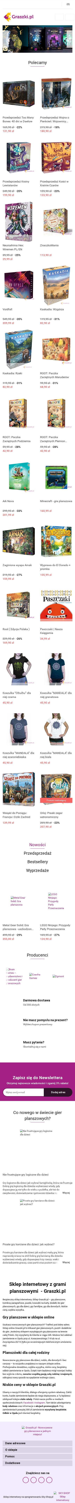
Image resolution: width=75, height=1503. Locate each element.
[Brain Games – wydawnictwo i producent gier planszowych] (14, 976)
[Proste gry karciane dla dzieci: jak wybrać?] (37, 1220)
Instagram (40, 1402)
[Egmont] (60, 976)
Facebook (28, 1402)
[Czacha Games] (37, 976)
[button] (37, 1443)
